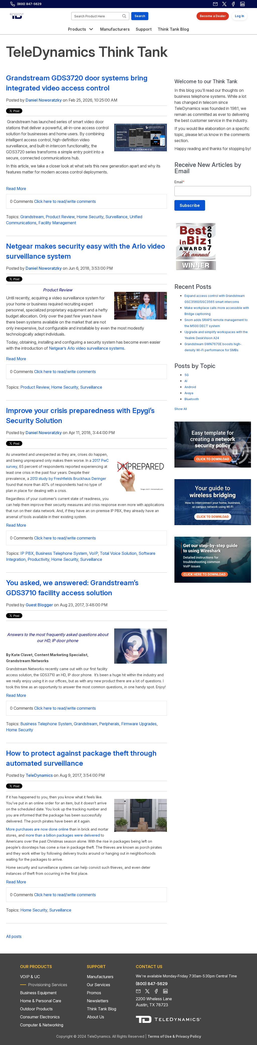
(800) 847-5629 (29, 4)
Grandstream (32, 216)
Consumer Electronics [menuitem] (40, 1016)
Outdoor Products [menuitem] (36, 1008)
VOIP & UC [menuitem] (30, 976)
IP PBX (27, 553)
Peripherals (109, 723)
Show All (180, 409)
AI (185, 381)
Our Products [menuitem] (36, 966)
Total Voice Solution (118, 553)
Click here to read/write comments (65, 201)
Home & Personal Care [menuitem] (40, 1000)
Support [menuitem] (96, 966)
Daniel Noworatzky (44, 100)
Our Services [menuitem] (98, 984)
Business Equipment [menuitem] (38, 992)
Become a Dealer (213, 16)
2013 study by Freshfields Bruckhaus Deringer (68, 478)
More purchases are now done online (37, 829)
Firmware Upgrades (139, 723)
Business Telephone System (61, 553)
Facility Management (57, 222)
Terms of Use (160, 1036)
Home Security (90, 216)
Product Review (60, 216)
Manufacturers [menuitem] (100, 976)
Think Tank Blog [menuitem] (101, 1008)
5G (186, 375)
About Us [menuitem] (95, 1016)
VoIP (93, 553)
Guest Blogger (39, 604)
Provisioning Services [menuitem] (47, 984)
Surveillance (116, 216)
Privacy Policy (188, 1036)
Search (140, 16)
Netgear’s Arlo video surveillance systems (86, 348)
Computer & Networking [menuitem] (41, 1024)
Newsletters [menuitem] (97, 1000)
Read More (16, 188)
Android (190, 387)
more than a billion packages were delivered (63, 835)
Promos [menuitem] (94, 992)
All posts (14, 936)
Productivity (38, 559)
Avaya (188, 393)
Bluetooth (191, 399)
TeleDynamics (39, 775)
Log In (239, 16)
